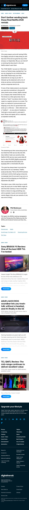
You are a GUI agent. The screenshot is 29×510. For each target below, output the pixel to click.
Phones (3, 429)
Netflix (6, 56)
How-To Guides (20, 441)
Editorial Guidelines (5, 458)
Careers (3, 486)
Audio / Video (4, 437)
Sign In (25, 5)
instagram (11, 212)
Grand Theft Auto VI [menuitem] (5, 8)
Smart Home (4, 439)
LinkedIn (24, 419)
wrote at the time (6, 172)
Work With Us (4, 489)
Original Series (20, 444)
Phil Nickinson (5, 25)
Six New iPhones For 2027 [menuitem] (16, 8)
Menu (1, 5)
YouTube (13, 419)
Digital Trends (8, 7)
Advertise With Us (5, 455)
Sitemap (18, 492)
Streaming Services (22, 232)
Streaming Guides (20, 437)
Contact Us (3, 453)
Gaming (3, 434)
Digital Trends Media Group (8, 500)
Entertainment (4, 229)
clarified (18, 71)
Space (18, 434)
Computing (4, 432)
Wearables (19, 432)
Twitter (9, 419)
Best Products (19, 439)
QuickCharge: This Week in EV (8, 232)
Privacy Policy (19, 486)
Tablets (18, 429)
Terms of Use (4, 495)
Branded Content (20, 454)
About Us (3, 450)
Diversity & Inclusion (6, 492)
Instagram (5, 419)
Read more (6, 289)
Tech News (3, 235)
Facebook (2, 419)
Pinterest (20, 419)
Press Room (19, 489)
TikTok (16, 419)
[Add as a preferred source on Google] (5, 28)
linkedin (13, 212)
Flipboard (2, 423)
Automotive (4, 444)
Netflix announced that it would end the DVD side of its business (13, 161)
